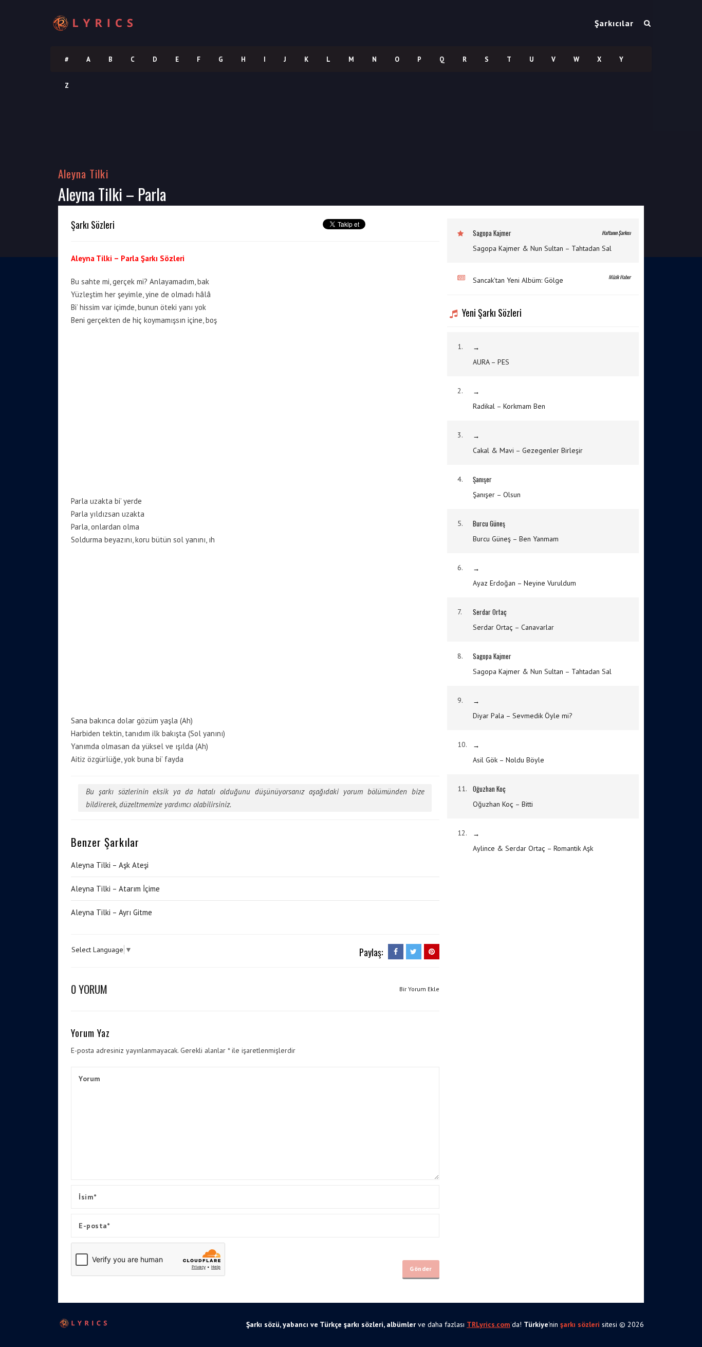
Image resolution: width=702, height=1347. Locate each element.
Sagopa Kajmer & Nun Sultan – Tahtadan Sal (542, 248)
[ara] (647, 23)
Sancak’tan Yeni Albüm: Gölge (518, 280)
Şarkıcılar (614, 23)
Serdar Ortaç (490, 612)
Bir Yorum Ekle (419, 989)
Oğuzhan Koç (489, 789)
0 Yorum (89, 989)
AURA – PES (491, 362)
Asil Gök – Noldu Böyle (508, 759)
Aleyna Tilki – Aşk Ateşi (110, 865)
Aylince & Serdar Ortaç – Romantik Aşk (533, 848)
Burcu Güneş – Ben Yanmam (516, 538)
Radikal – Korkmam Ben (509, 406)
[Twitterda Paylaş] (413, 951)
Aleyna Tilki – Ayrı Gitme (111, 912)
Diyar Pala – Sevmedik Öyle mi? (522, 715)
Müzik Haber (619, 277)
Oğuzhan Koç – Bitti (503, 804)
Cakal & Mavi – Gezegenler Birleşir (528, 450)
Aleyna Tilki (83, 173)
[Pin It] (431, 951)
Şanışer (482, 479)
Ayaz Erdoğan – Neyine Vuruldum (524, 583)
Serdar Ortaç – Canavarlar (513, 627)
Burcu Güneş (489, 523)
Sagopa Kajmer (492, 233)
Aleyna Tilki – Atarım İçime (115, 889)
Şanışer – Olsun (497, 494)
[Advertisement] (362, 407)
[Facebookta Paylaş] (395, 951)
